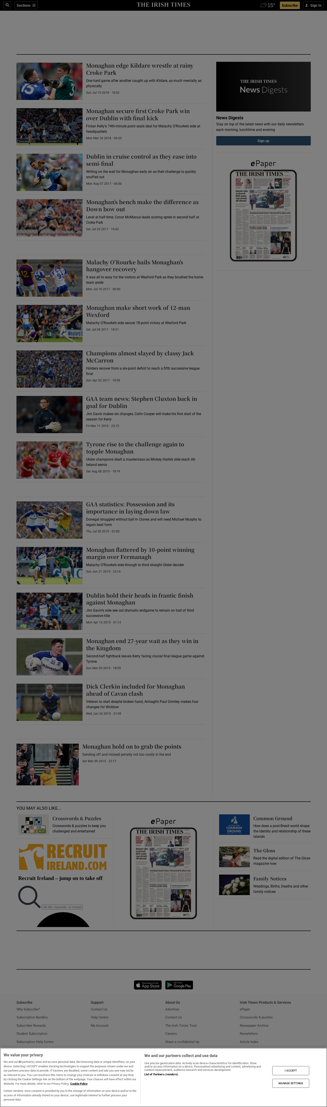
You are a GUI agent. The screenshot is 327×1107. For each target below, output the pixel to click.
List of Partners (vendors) (161, 1074)
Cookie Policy (79, 1083)
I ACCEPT (291, 1070)
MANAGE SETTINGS (291, 1083)
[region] (163, 1077)
